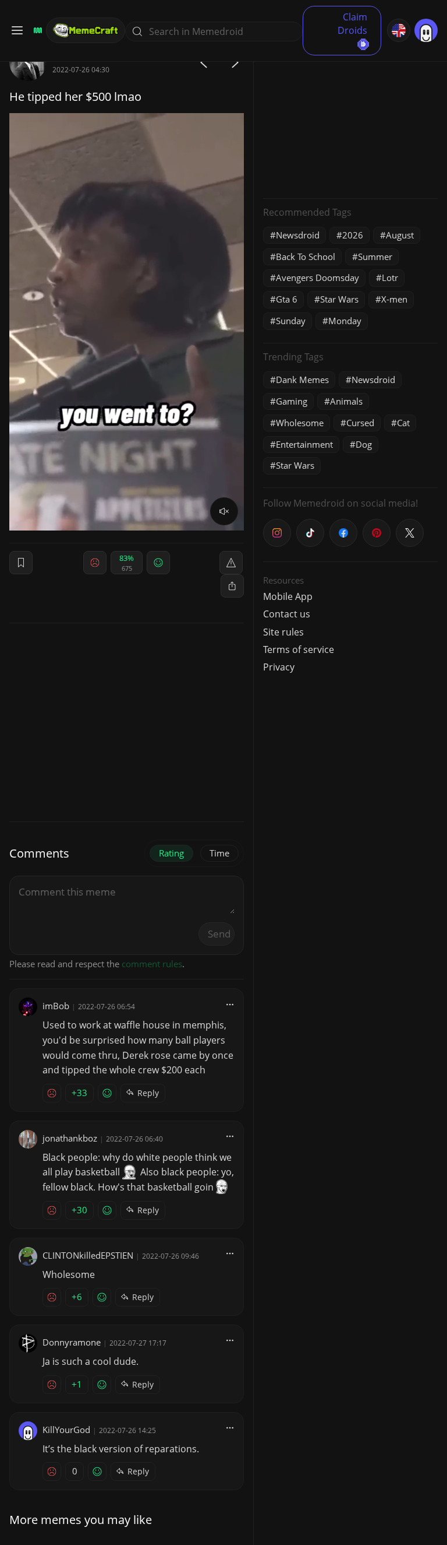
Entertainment (304, 444)
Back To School (305, 256)
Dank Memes (302, 379)
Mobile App (288, 596)
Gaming (291, 401)
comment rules (152, 964)
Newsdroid (298, 235)
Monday (344, 320)
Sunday (291, 320)
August (400, 235)
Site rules (283, 632)
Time (219, 853)
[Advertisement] (350, 116)
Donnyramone (71, 1342)
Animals (346, 401)
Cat (403, 423)
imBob (56, 1006)
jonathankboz (70, 1138)
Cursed (360, 423)
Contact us (286, 614)
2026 (352, 235)
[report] (231, 562)
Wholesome (300, 423)
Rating (171, 853)
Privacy (279, 667)
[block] (232, 586)
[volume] (224, 511)
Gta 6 (286, 299)
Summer (375, 256)
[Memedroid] (36, 30)
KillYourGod (66, 1429)
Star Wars (339, 299)
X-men (394, 299)
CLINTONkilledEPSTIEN (88, 1255)
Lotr (390, 277)
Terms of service (298, 649)
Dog (364, 444)
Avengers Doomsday (317, 277)
